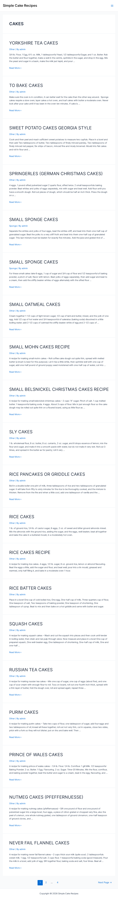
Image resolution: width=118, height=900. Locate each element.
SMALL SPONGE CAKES (33, 219)
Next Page (105, 882)
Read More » (15, 68)
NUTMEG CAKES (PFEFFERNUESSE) (46, 797)
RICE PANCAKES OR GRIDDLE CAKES (47, 474)
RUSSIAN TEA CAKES (31, 669)
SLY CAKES (21, 431)
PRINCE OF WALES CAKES (36, 754)
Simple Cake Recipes (20, 5)
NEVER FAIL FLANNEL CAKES (39, 842)
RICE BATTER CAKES (30, 588)
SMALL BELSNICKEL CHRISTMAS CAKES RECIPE (59, 389)
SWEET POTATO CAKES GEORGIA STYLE (50, 127)
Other (12, 49)
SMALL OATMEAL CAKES (34, 304)
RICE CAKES (21, 516)
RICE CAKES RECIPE (29, 552)
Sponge (13, 226)
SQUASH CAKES (26, 623)
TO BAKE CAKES (26, 85)
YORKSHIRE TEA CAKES (33, 42)
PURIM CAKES (23, 712)
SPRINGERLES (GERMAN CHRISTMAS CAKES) (56, 173)
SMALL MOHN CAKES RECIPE (39, 346)
